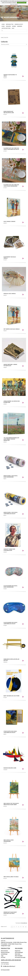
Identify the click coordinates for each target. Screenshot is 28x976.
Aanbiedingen (4, 954)
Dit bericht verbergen (22, 2)
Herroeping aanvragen (20, 957)
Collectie (6, 37)
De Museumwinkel (5, 969)
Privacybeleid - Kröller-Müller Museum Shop (11, 944)
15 (23, 926)
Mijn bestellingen (19, 952)
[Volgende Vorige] (26, 927)
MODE (3, 26)
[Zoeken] (1, 30)
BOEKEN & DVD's (19, 24)
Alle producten (4, 950)
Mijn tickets (17, 954)
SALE (13, 28)
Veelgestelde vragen (5, 945)
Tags (2, 955)
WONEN (14, 26)
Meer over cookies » (14, 4)
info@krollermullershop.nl (9, 966)
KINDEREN (19, 26)
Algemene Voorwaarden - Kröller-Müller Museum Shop (14, 942)
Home (3, 24)
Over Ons (3, 940)
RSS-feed (3, 957)
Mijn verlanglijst (18, 955)
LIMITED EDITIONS (6, 28)
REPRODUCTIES (9, 24)
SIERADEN (8, 26)
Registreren (17, 950)
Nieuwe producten (5, 952)
